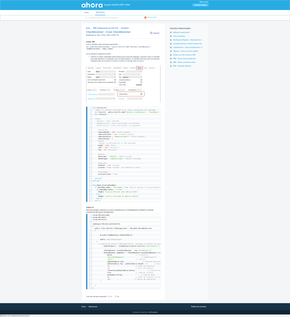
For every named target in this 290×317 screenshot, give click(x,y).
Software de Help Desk (140, 312)
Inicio (87, 12)
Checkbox (125, 28)
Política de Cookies (198, 306)
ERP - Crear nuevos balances (184, 58)
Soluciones (100, 12)
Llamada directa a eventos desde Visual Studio (191, 43)
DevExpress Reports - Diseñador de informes (190, 40)
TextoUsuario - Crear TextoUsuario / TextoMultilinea (193, 47)
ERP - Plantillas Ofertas (182, 66)
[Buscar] (86, 18)
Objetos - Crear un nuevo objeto (185, 51)
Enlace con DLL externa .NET (184, 55)
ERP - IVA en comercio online (184, 62)
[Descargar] (141, 132)
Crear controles (179, 36)
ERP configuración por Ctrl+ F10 (105, 28)
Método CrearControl (181, 32)
